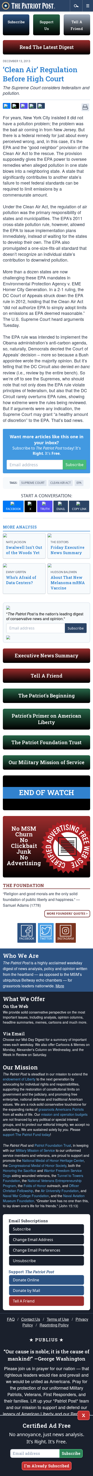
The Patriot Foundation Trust (46, 742)
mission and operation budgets (64, 1114)
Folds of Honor (35, 1185)
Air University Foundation (60, 1190)
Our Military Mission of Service (46, 762)
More (60, 986)
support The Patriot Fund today (26, 1134)
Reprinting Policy (54, 1325)
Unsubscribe (24, 1260)
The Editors (60, 542)
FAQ (11, 1319)
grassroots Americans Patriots (61, 1109)
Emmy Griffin (16, 572)
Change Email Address (33, 1239)
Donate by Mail (26, 1290)
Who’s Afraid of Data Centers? (21, 580)
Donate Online (26, 1280)
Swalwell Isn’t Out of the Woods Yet (24, 550)
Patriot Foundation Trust (53, 1145)
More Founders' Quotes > (67, 914)
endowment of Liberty (19, 1079)
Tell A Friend (46, 675)
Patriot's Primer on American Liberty (46, 719)
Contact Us (30, 1319)
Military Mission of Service (35, 1150)
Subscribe (16, 22)
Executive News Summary (46, 655)
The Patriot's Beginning (46, 695)
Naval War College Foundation (26, 1195)
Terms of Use (58, 1319)
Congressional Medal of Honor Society (37, 1165)
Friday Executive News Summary (67, 550)
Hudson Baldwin (64, 572)
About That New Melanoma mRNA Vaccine (68, 582)
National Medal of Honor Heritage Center (53, 1160)
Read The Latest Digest (47, 47)
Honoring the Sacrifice (19, 1170)
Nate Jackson (16, 542)
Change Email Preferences (36, 1250)
